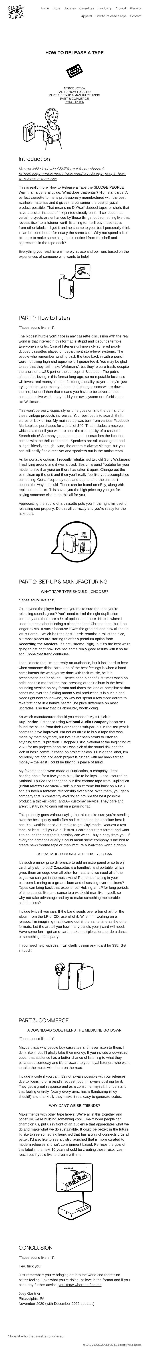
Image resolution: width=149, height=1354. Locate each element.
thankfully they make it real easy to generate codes (80, 1097)
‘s (39, 786)
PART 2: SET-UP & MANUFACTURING (74, 95)
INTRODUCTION (74, 88)
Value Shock (134, 1344)
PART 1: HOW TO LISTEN (74, 91)
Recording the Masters (38, 644)
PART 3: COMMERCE (74, 98)
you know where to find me (80, 1285)
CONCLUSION (74, 102)
